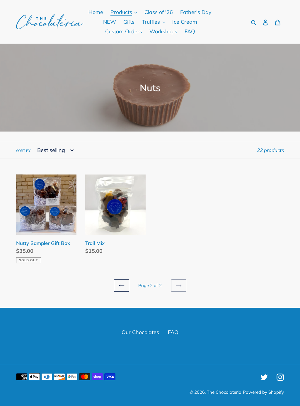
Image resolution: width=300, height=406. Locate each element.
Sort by (23, 150)
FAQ (173, 332)
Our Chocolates (140, 332)
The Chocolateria (224, 392)
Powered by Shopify (263, 392)
